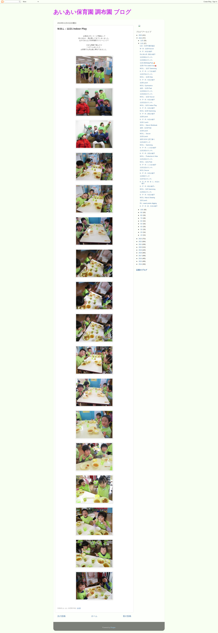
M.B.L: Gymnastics (146, 85)
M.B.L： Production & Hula (149, 156)
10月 (142, 210)
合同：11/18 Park (145, 128)
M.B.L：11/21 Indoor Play (148, 105)
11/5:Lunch (143, 200)
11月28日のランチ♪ (146, 60)
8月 (141, 215)
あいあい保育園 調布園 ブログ (92, 12)
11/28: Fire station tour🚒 (148, 65)
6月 (141, 221)
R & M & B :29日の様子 (147, 54)
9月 (141, 212)
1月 (141, 235)
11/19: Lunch (144, 122)
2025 (140, 35)
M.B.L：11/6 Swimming (147, 189)
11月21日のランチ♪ (146, 102)
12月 (142, 40)
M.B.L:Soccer (144, 170)
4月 (141, 226)
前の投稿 (127, 616)
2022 (140, 241)
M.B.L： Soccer (145, 133)
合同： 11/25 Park (146, 88)
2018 (140, 253)
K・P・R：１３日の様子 (148, 148)
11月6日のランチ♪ (146, 192)
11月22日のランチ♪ (146, 94)
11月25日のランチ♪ (146, 91)
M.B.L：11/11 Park (146, 162)
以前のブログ (141, 270)
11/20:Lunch (144, 116)
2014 (140, 264)
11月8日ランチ (145, 176)
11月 (142, 43)
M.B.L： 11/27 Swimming (148, 68)
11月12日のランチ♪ (146, 159)
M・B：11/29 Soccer (147, 49)
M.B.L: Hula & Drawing (147, 197)
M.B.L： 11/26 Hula (146, 77)
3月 (141, 229)
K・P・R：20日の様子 (147, 114)
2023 (140, 239)
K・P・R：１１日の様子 (148, 165)
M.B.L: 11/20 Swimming (148, 111)
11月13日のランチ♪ (146, 150)
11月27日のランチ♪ (146, 74)
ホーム (94, 616)
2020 (140, 247)
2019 (140, 250)
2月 (141, 232)
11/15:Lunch (144, 136)
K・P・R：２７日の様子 (148, 71)
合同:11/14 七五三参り (147, 139)
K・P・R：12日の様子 (147, 153)
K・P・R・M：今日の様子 (148, 206)
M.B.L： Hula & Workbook (148, 125)
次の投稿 (61, 616)
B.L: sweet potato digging (148, 203)
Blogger (112, 627)
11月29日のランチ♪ (146, 57)
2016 (140, 258)
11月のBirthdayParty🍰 (147, 63)
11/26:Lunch (144, 83)
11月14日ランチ (145, 142)
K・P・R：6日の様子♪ (147, 186)
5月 (141, 224)
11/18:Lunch (144, 131)
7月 (141, 218)
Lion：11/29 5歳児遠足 (147, 46)
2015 (140, 261)
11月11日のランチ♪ (146, 167)
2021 (140, 244)
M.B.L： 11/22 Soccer (147, 97)
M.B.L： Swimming (146, 145)
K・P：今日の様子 (146, 51)
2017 (140, 256)
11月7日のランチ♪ (146, 179)
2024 (140, 38)
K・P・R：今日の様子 (147, 80)
